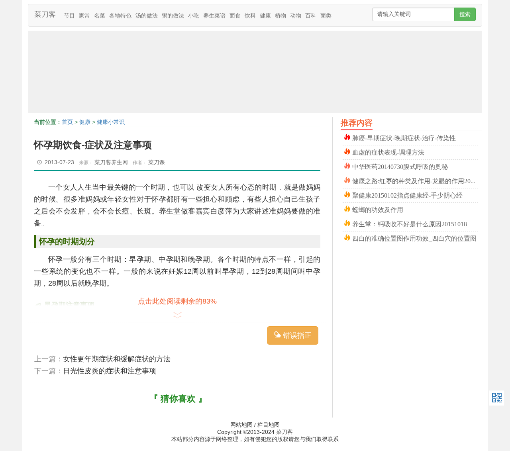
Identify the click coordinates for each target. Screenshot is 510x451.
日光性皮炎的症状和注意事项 (109, 371)
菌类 (326, 15)
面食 (235, 15)
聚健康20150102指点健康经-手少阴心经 (407, 194)
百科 (310, 15)
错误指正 (296, 335)
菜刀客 (45, 14)
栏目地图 (268, 425)
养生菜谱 (214, 15)
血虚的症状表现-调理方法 (388, 151)
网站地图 (241, 425)
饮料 (250, 15)
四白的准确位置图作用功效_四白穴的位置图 (414, 237)
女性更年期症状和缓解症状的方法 (117, 359)
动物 (295, 15)
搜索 (465, 14)
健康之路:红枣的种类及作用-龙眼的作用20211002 (415, 180)
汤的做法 (146, 15)
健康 (265, 15)
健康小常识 (111, 122)
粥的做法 (173, 15)
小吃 (193, 15)
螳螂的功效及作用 (377, 209)
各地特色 (120, 15)
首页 (67, 122)
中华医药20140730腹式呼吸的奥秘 (400, 166)
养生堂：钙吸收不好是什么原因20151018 (409, 223)
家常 (84, 15)
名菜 (99, 15)
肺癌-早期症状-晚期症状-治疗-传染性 (404, 137)
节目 (69, 15)
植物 (280, 15)
